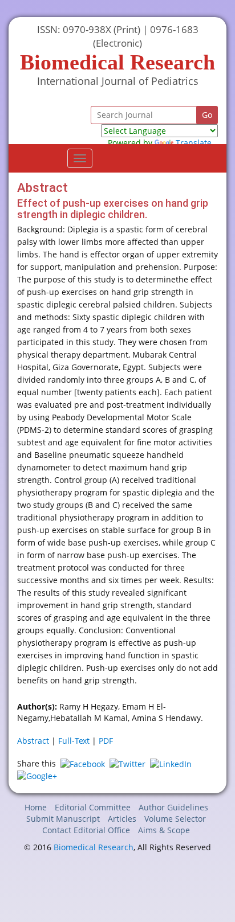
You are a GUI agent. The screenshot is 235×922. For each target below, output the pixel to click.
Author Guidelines (173, 807)
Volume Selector (175, 818)
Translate (194, 142)
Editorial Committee (93, 807)
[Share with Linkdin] (171, 763)
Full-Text (74, 740)
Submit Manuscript (63, 818)
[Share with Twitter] (127, 763)
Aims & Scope (164, 830)
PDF (106, 740)
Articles (122, 818)
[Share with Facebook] (82, 763)
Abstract (33, 740)
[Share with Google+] (37, 775)
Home (36, 807)
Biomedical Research (93, 847)
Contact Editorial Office (86, 830)
